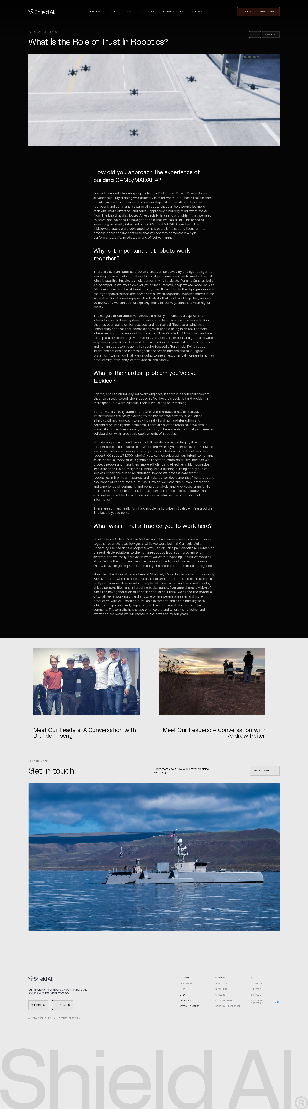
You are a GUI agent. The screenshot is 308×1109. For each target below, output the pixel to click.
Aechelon (148, 12)
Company (197, 12)
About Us (221, 984)
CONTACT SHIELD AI (265, 771)
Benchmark (186, 984)
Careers (220, 995)
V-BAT (130, 12)
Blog (255, 34)
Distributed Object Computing (181, 193)
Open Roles (63, 1005)
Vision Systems (173, 12)
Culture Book (223, 1001)
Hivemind (96, 12)
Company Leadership (228, 1006)
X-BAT (114, 12)
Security (256, 984)
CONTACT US (38, 1005)
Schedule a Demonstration (258, 12)
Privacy (256, 989)
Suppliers (257, 995)
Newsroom (221, 989)
